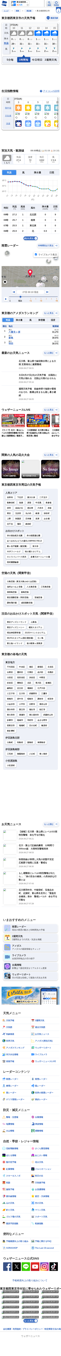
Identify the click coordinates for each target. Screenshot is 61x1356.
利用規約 (17, 1329)
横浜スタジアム (35, 627)
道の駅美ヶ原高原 (34, 643)
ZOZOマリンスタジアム (35, 633)
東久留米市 (34, 715)
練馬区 (10, 688)
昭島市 (30, 699)
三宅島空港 (46, 587)
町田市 (50, 699)
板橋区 (48, 683)
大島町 (10, 742)
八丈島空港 (31, 587)
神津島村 (41, 742)
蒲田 (19, 524)
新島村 (30, 742)
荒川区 (38, 683)
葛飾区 (30, 688)
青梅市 (10, 699)
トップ (6, 11)
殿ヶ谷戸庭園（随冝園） (17, 546)
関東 (17, 11)
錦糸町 (28, 524)
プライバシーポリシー (33, 1329)
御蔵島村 (21, 754)
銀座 (37, 513)
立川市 (22, 693)
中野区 (42, 677)
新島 (11, 338)
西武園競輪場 (13, 562)
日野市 (32, 704)
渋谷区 (32, 677)
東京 (9, 513)
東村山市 (43, 704)
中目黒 (38, 503)
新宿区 (40, 667)
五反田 (18, 513)
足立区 (20, 688)
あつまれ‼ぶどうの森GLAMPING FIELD (24, 541)
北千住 (10, 524)
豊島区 (20, 683)
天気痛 (8, 116)
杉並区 (10, 683)
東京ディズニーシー (15, 627)
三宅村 (10, 754)
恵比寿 (30, 508)
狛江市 (42, 709)
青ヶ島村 (43, 754)
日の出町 (33, 725)
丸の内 (28, 513)
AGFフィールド (14, 551)
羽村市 (30, 720)
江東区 (30, 672)
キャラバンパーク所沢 (16, 557)
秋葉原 (18, 519)
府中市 (20, 699)
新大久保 (31, 497)
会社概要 (7, 1329)
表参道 (48, 503)
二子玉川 (43, 497)
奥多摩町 (11, 731)
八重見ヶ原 (14, 332)
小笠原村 (11, 765)
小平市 (22, 704)
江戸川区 (41, 688)
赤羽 (9, 508)
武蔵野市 (33, 693)
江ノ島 (40, 638)
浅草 (37, 519)
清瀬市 (22, 715)
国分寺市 (11, 709)
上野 (9, 519)
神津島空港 (12, 592)
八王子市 (11, 693)
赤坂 (50, 508)
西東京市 (11, 725)
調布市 (40, 699)
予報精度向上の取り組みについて (29, 1280)
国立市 (22, 709)
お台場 (47, 519)
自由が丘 (19, 508)
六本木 (40, 508)
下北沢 (20, 497)
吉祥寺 (10, 497)
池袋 (21, 503)
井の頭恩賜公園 (33, 535)
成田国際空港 (27, 603)
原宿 (29, 503)
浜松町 (47, 513)
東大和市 (11, 715)
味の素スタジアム (32, 551)
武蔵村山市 (48, 715)
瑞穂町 (22, 725)
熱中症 (8, 108)
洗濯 (8, 124)
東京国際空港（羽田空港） (18, 597)
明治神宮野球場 (13, 633)
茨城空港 (38, 597)
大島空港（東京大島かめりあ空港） (22, 581)
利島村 (20, 742)
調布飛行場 (12, 603)
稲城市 (20, 720)
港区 (31, 667)
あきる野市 (42, 720)
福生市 (32, 709)
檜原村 (44, 725)
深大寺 (35, 546)
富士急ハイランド (14, 643)
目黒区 (50, 672)
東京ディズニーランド (16, 622)
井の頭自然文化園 (14, 535)
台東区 (10, 672)
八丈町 (32, 754)
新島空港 (25, 592)
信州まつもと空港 (14, 587)
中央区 (22, 667)
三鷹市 (44, 693)
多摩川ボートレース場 (40, 557)
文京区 (50, 667)
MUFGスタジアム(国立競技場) (20, 638)
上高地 (33, 622)
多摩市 (10, 720)
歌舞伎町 (11, 503)
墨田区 (20, 672)
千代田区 (11, 667)
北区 (29, 683)
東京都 (29, 11)
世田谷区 (21, 677)
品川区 (40, 672)
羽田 (11, 343)
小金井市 (11, 704)
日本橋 (28, 519)
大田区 (10, 677)
